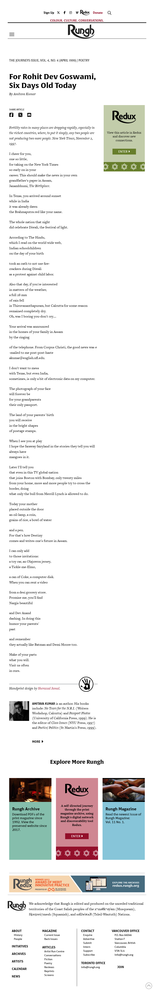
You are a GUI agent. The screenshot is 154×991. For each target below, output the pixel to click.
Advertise (88, 939)
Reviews (49, 967)
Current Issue (52, 935)
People (18, 939)
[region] (77, 884)
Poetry (84, 60)
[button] (12, 34)
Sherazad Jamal (49, 688)
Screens (49, 975)
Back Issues (50, 939)
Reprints (49, 971)
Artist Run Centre (54, 951)
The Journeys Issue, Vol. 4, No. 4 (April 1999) (42, 60)
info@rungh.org (90, 967)
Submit (87, 943)
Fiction (48, 959)
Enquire (87, 935)
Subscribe (89, 954)
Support (88, 950)
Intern (86, 947)
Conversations (52, 955)
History (18, 935)
